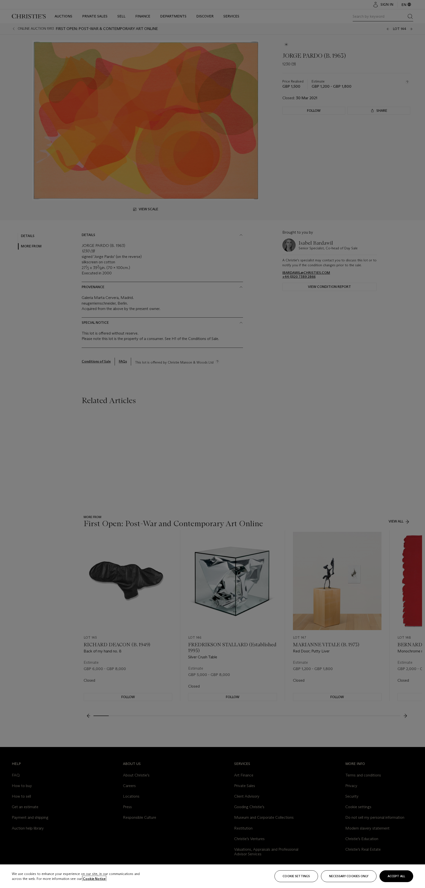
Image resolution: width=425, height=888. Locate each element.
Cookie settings (296, 876)
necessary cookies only (348, 876)
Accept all (396, 876)
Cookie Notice (94, 878)
